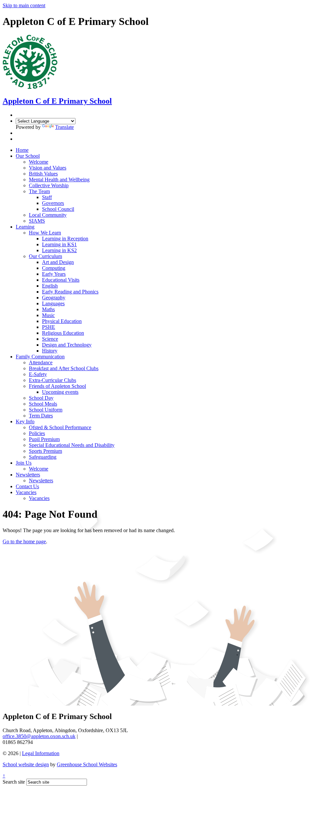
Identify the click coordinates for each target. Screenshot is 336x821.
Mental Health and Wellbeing (59, 179)
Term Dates (41, 415)
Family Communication (40, 356)
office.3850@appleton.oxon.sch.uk (39, 736)
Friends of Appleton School (57, 386)
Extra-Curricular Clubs (52, 380)
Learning (25, 227)
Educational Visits (60, 280)
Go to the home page (24, 541)
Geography (53, 297)
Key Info (25, 421)
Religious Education (63, 333)
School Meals (43, 404)
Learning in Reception (65, 238)
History (49, 350)
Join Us (24, 463)
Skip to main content (24, 5)
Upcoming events (60, 392)
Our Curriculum (45, 256)
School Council (58, 209)
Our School (28, 156)
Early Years (54, 274)
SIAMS (37, 221)
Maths (48, 309)
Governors (53, 203)
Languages (53, 303)
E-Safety (38, 374)
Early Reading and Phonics (70, 291)
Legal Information (40, 753)
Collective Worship (49, 185)
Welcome (38, 162)
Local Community (48, 215)
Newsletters (28, 474)
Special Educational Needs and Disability (72, 445)
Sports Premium (45, 451)
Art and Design (58, 262)
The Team (39, 191)
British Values (43, 173)
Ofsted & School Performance (60, 427)
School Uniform (45, 409)
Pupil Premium (44, 439)
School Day (41, 398)
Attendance (40, 362)
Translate (64, 127)
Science (50, 339)
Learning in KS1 (59, 244)
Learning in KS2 (59, 250)
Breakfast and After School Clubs (63, 368)
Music (48, 315)
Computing (53, 268)
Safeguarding (42, 457)
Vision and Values (47, 167)
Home (22, 150)
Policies (37, 433)
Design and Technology (67, 345)
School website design (26, 764)
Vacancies (26, 492)
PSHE (48, 327)
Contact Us (27, 486)
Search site (14, 782)
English (50, 286)
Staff (47, 197)
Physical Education (62, 321)
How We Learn (45, 232)
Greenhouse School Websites (87, 764)
